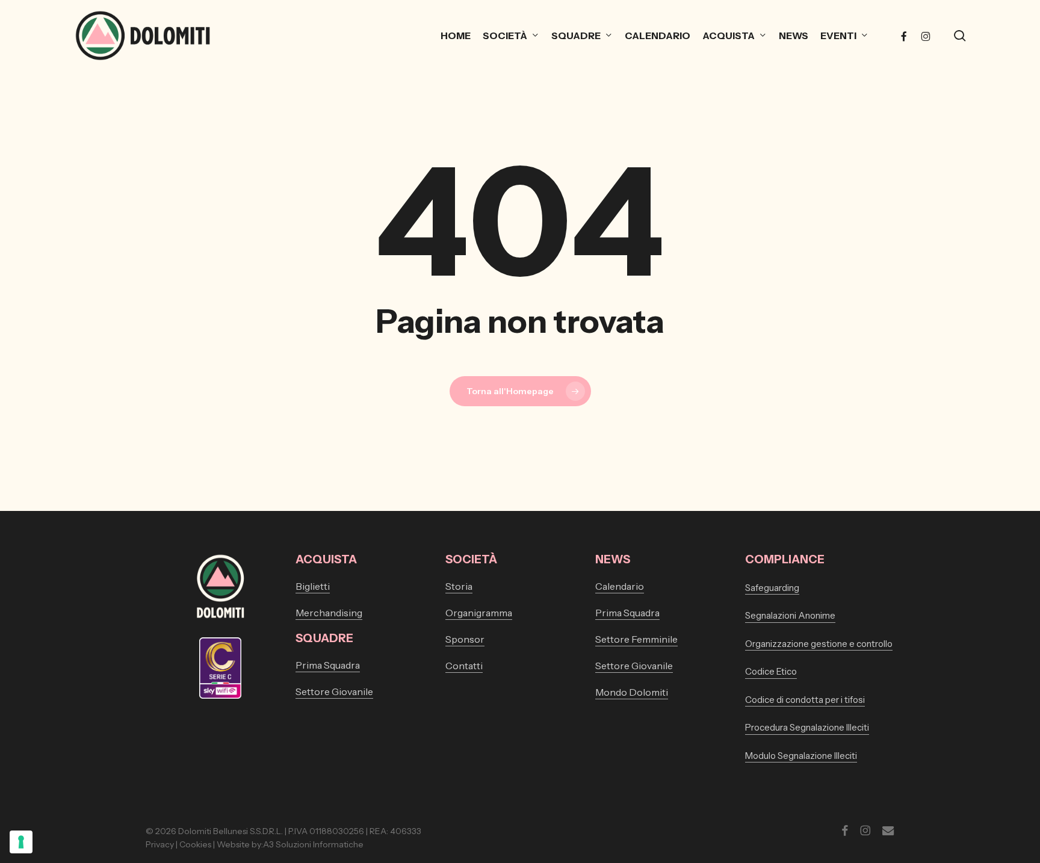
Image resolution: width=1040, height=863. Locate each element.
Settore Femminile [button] (636, 639)
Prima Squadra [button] (328, 665)
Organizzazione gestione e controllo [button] (819, 643)
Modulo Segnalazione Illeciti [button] (801, 755)
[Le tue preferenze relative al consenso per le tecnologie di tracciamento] (21, 842)
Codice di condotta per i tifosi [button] (805, 699)
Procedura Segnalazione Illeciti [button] (807, 727)
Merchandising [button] (329, 613)
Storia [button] (458, 586)
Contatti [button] (464, 666)
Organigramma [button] (478, 613)
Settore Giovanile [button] (334, 691)
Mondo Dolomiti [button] (631, 692)
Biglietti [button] (313, 586)
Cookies (195, 844)
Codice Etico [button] (771, 671)
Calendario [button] (619, 586)
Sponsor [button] (464, 639)
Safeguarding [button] (772, 587)
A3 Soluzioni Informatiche (313, 844)
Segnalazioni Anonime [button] (790, 615)
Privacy (160, 844)
